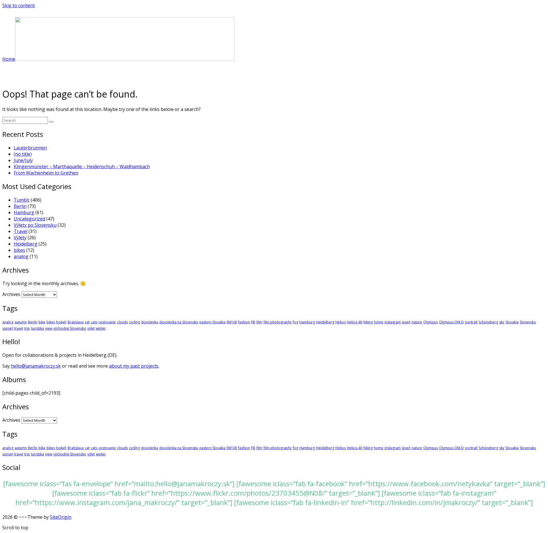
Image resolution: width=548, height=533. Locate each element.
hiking (368, 322)
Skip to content (18, 5)
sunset (7, 328)
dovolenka (149, 322)
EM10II (232, 322)
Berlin (20, 206)
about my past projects (133, 366)
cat (87, 322)
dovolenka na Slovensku (178, 322)
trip (27, 328)
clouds (122, 322)
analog (21, 256)
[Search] (51, 122)
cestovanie (107, 322)
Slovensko (528, 322)
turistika (37, 328)
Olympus (430, 322)
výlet (91, 328)
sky (501, 322)
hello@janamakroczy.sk (36, 366)
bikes (19, 250)
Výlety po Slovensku (35, 225)
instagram (392, 322)
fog (295, 322)
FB (253, 322)
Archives (11, 294)
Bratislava (76, 322)
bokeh (61, 322)
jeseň (406, 322)
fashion (244, 322)
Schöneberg (488, 322)
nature (417, 322)
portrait (471, 322)
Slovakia (512, 322)
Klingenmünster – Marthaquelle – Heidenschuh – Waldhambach (82, 166)
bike (42, 322)
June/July (23, 160)
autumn (21, 322)
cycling (134, 322)
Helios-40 (354, 322)
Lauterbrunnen (30, 148)
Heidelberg (25, 244)
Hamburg (24, 212)
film (259, 322)
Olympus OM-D (451, 322)
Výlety (20, 237)
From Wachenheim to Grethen (46, 173)
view (48, 328)
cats (94, 322)
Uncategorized (29, 219)
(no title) (23, 154)
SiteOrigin (60, 517)
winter (101, 328)
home (378, 322)
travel (18, 328)
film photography (277, 322)
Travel (20, 231)
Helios (340, 322)
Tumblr (22, 200)
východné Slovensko (69, 328)
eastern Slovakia (212, 322)
